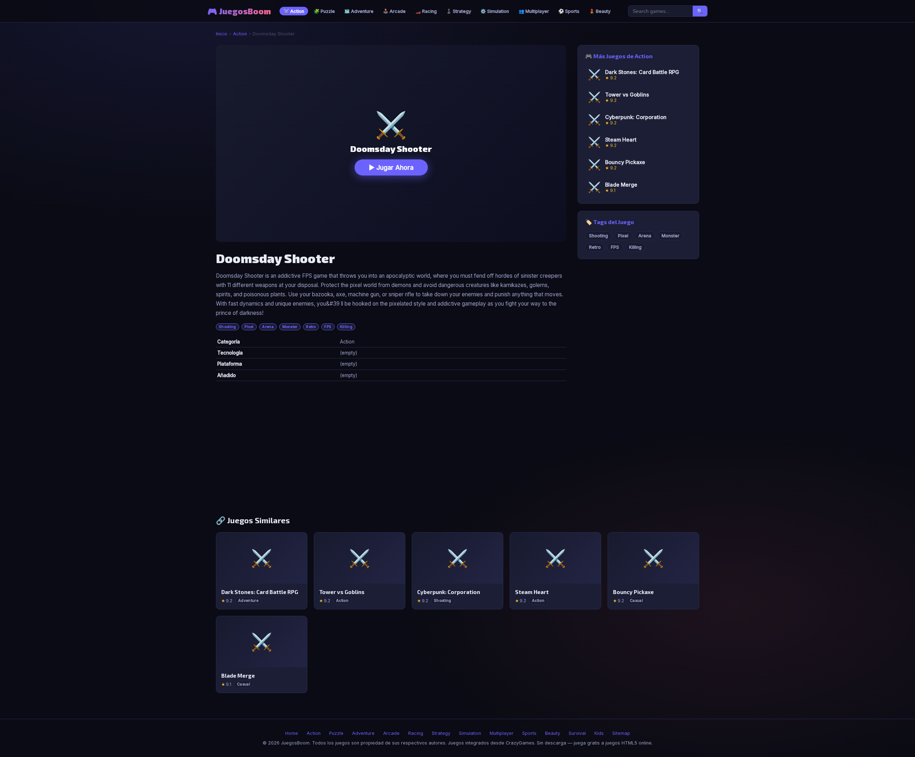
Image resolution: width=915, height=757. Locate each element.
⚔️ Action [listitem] (293, 11)
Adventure (363, 733)
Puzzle (336, 733)
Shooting (227, 327)
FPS (327, 327)
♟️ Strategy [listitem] (458, 11)
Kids (599, 733)
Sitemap (621, 733)
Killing (346, 327)
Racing (415, 733)
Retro (311, 327)
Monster (290, 327)
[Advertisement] (457, 451)
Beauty (552, 733)
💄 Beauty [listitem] (599, 11)
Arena (268, 327)
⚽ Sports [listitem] (568, 11)
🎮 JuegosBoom (239, 11)
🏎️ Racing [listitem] (426, 11)
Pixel (249, 327)
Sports (529, 733)
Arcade (391, 733)
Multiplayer (502, 733)
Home (291, 733)
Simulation (470, 733)
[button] (391, 143)
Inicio (221, 33)
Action (240, 33)
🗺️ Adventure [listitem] (359, 11)
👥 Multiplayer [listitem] (534, 11)
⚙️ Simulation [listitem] (494, 11)
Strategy (441, 733)
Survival (577, 733)
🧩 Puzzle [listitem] (324, 11)
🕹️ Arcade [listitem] (394, 11)
